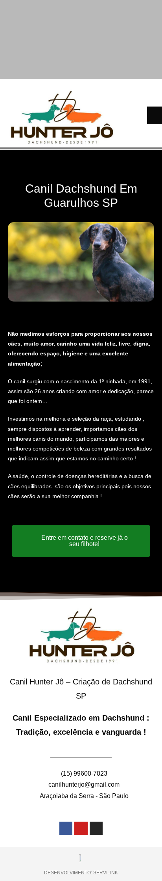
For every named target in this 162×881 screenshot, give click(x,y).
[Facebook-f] (66, 828)
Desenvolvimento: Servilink (81, 872)
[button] (154, 115)
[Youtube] (81, 828)
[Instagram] (96, 828)
